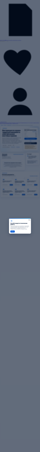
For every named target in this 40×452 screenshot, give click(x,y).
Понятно (12, 231)
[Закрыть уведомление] (29, 220)
